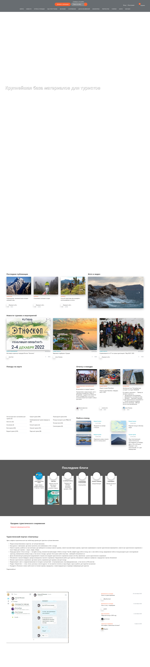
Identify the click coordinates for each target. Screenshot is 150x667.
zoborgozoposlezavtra (111, 484)
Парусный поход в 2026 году (108, 615)
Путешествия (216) (58, 423)
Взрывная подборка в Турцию (61, 353)
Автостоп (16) (10, 421)
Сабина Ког (105, 408)
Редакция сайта (13, 305)
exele (105, 609)
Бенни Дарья (111, 481)
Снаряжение (72, 9)
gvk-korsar (107, 619)
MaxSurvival (107, 599)
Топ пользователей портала (75, 651)
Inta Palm (11, 357)
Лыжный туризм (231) (35, 428)
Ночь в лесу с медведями (108, 605)
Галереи (114, 9)
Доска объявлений (84, 9)
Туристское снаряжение (107, 623)
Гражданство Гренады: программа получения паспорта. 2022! (68, 486)
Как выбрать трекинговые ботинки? (110, 625)
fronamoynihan (82, 485)
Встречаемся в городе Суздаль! (85, 389)
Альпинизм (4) (10, 425)
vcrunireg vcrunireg (68, 480)
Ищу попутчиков (52, 9)
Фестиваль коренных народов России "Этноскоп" (20, 353)
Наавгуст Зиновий (96, 481)
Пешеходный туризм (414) (60, 416)
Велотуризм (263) (11, 428)
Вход (124, 5)
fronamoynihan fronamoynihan (82, 482)
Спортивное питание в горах (42, 298)
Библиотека (95, 9)
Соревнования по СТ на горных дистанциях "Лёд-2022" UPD (117, 353)
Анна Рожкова (59, 357)
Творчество (105, 9)
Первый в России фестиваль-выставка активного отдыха (53, 486)
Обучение (63, 9)
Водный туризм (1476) (12, 431)
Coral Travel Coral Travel (39, 482)
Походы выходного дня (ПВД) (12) (62, 420)
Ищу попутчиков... (105, 613)
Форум (22, 9)
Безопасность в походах (107, 593)
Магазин (127, 9)
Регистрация (131, 5)
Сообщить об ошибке (78, 1)
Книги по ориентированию (108, 595)
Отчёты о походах (39, 9)
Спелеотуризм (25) (58, 426)
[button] (92, 292)
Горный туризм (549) (35, 416)
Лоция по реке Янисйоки (107, 388)
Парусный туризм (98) (35, 431)
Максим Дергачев (83, 408)
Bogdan (106, 629)
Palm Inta (53, 481)
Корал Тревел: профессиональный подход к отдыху (39, 486)
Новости (28, 9)
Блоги (121, 9)
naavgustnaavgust (96, 483)
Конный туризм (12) (35, 425)
